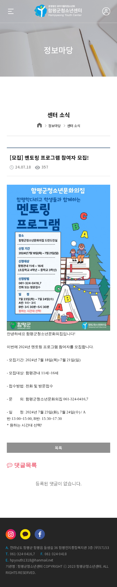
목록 (58, 448)
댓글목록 (24, 465)
